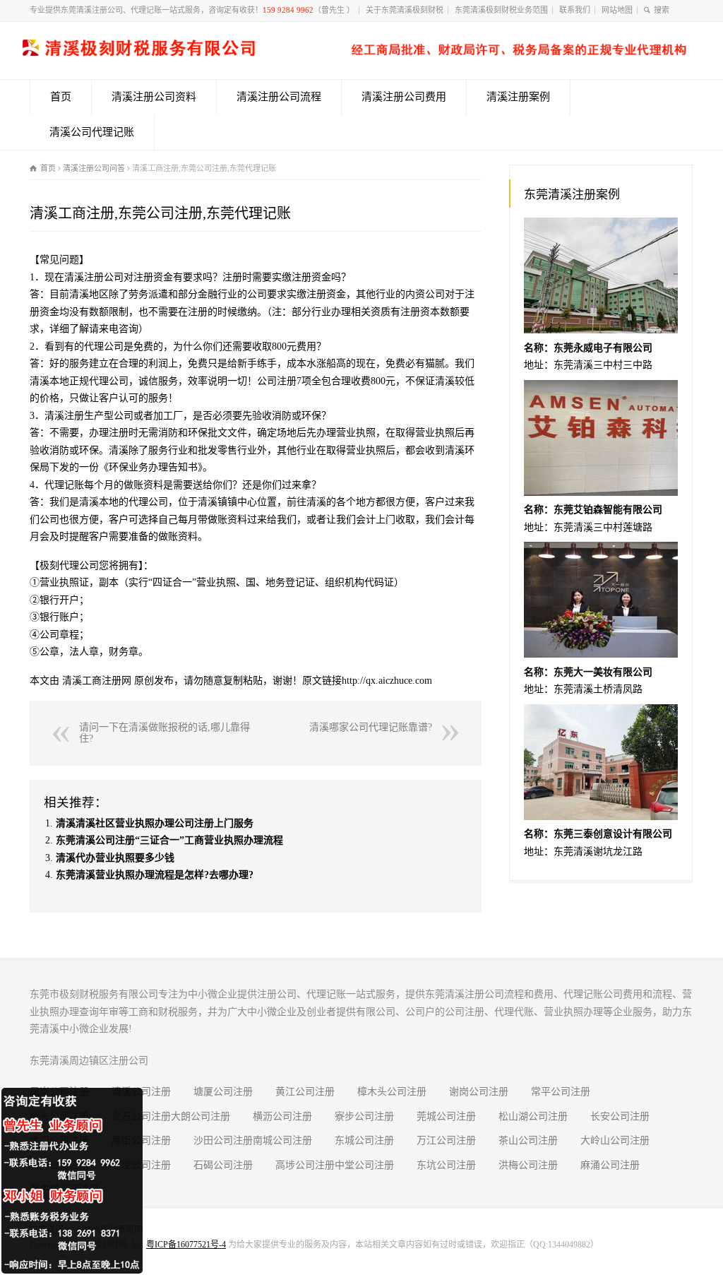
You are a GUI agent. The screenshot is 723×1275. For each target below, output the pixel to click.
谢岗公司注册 (478, 1091)
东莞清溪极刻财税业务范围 (501, 10)
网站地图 (617, 10)
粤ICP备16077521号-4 (186, 1245)
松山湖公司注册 (533, 1116)
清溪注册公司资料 (154, 96)
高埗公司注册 (305, 1165)
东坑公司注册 (446, 1165)
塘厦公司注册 (223, 1091)
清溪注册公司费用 (404, 96)
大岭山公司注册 (615, 1140)
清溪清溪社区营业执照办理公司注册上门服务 (154, 823)
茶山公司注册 (528, 1140)
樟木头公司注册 (391, 1091)
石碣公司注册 (223, 1165)
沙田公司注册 (223, 1140)
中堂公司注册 (364, 1165)
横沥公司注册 (282, 1116)
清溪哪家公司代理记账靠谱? (370, 727)
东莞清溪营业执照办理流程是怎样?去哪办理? (154, 875)
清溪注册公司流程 (279, 96)
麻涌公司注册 (610, 1165)
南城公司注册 (282, 1140)
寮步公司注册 (364, 1116)
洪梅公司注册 (528, 1165)
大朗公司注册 (200, 1116)
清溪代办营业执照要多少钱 (115, 858)
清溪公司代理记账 (91, 132)
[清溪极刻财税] (354, 52)
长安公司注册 (620, 1116)
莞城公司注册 (446, 1116)
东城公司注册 (364, 1140)
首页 (60, 96)
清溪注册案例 (518, 96)
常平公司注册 (560, 1091)
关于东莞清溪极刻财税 (404, 10)
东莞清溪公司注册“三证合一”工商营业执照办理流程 (169, 840)
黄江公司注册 (305, 1091)
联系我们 (574, 10)
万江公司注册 (446, 1140)
